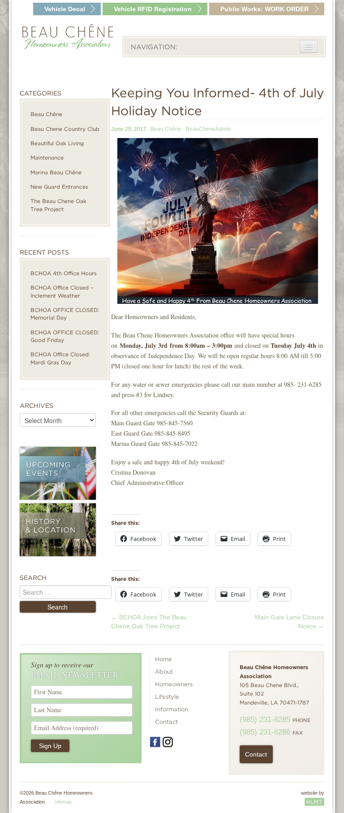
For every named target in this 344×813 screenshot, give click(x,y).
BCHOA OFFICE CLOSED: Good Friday (64, 336)
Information (171, 709)
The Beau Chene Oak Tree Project (58, 205)
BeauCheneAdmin (208, 129)
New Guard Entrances (59, 186)
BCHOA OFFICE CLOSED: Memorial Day (64, 314)
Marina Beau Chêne (56, 172)
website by (312, 797)
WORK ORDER (264, 9)
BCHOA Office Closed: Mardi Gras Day (60, 358)
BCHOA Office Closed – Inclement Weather (61, 291)
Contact (166, 721)
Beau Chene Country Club (64, 128)
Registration (153, 9)
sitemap (63, 801)
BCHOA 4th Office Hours (63, 273)
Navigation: (154, 47)
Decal (64, 9)
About (164, 671)
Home (163, 659)
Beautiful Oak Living (57, 143)
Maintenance (47, 157)
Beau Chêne (46, 114)
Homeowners (174, 684)
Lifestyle (167, 696)
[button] (217, 221)
